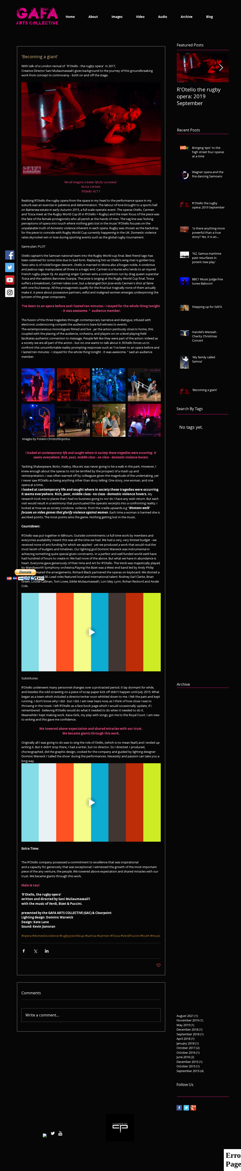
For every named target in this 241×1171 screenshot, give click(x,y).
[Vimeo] (9, 280)
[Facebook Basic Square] (179, 1107)
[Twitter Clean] (52, 1133)
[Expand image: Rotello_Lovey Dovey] (38, 420)
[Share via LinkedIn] (46, 951)
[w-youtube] (60, 1133)
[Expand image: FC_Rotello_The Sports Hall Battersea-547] (144, 384)
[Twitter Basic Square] (186, 1107)
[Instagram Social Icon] (9, 292)
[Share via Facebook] (23, 951)
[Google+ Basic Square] (193, 1107)
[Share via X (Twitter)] (35, 951)
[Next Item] (221, 68)
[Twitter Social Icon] (9, 267)
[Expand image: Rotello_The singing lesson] (73, 420)
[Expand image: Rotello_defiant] (73, 384)
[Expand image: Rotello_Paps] (108, 384)
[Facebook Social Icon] (9, 255)
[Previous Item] (184, 68)
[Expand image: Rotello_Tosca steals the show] (38, 384)
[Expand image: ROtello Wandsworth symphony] (144, 420)
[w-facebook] (45, 1136)
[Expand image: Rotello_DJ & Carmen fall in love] (108, 420)
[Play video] (91, 632)
